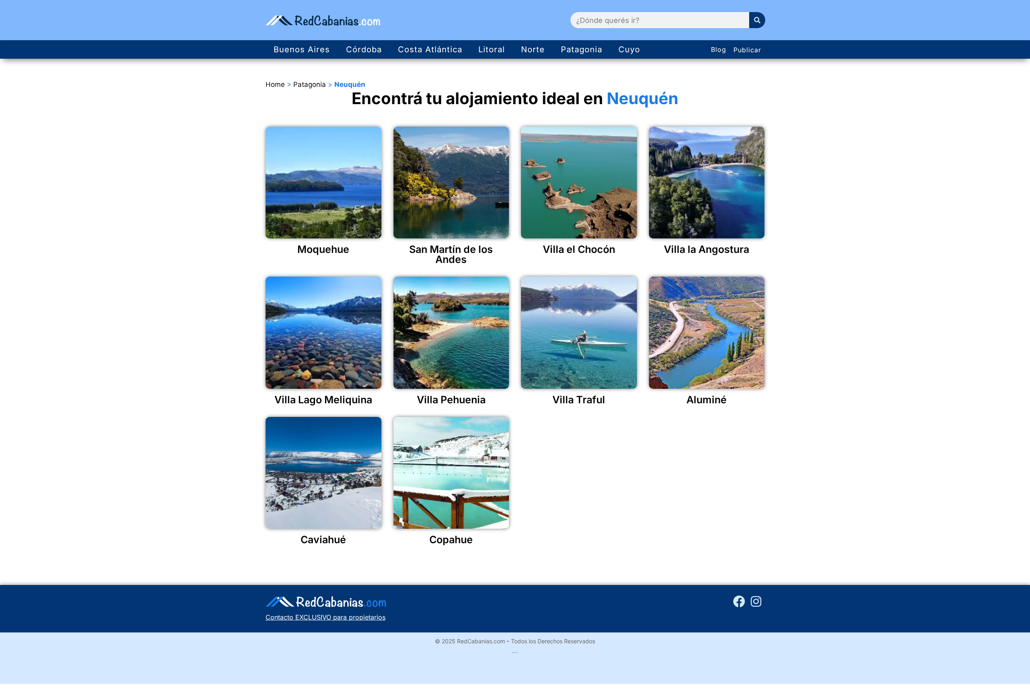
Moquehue (323, 249)
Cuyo (629, 49)
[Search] (757, 20)
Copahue (451, 540)
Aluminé (706, 400)
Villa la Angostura (706, 249)
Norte (533, 49)
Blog (718, 49)
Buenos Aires (302, 49)
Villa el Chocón (579, 249)
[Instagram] (756, 601)
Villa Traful (578, 400)
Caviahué (323, 540)
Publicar (747, 50)
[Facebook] (739, 601)
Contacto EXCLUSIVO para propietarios (325, 617)
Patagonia (581, 49)
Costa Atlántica (430, 49)
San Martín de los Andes (451, 254)
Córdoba (364, 49)
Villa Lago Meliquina (323, 400)
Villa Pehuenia (451, 400)
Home (275, 84)
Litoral (491, 49)
